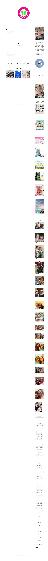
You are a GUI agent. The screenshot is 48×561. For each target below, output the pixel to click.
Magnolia (39, 451)
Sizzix (26, 63)
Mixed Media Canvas (39, 461)
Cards (37, 427)
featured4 (41, 501)
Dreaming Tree (37, 440)
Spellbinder (39, 480)
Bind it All (39, 423)
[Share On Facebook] (17, 63)
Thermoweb (40, 492)
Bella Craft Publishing (39, 421)
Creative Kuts (38, 436)
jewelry (41, 503)
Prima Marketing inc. (39, 469)
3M (36, 419)
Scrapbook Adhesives (39, 474)
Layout (41, 449)
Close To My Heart (39, 432)
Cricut (42, 436)
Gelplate (38, 445)
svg (41, 505)
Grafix (41, 445)
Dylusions (42, 440)
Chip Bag (41, 427)
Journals (37, 447)
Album (41, 419)
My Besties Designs (39, 463)
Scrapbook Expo (39, 476)
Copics (41, 434)
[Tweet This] (16, 63)
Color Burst (37, 434)
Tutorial (37, 496)
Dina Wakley (41, 438)
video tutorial (41, 507)
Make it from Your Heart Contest (39, 454)
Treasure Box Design (39, 494)
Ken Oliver (41, 447)
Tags (28, 63)
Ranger (24, 63)
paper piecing (38, 505)
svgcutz (37, 507)
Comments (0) (10, 63)
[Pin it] (18, 63)
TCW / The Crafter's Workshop (39, 488)
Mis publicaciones (39, 456)
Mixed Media (27, 62)
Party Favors (39, 467)
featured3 (37, 501)
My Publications (39, 465)
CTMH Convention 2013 (39, 425)
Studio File (39, 485)
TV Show (38, 490)
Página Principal (19, 104)
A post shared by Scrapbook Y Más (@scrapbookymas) (18, 57)
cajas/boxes (41, 496)
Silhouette (38, 478)
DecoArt (37, 438)
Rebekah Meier (41, 472)
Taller (37, 492)
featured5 (38, 503)
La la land (38, 449)
